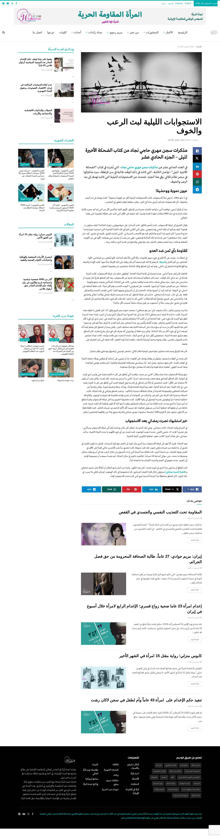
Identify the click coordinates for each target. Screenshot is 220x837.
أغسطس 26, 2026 (194, 706)
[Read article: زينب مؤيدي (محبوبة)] (61, 368)
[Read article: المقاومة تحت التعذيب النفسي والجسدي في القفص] (103, 534)
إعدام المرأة (196, 765)
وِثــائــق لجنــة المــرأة (90, 784)
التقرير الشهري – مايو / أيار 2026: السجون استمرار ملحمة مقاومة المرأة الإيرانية (61, 208)
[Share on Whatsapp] (197, 182)
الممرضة (197, 783)
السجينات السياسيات (192, 771)
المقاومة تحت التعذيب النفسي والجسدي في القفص (160, 512)
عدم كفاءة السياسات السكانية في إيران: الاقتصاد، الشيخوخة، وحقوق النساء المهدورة (36, 87)
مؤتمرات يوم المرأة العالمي (90, 771)
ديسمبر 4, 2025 (193, 140)
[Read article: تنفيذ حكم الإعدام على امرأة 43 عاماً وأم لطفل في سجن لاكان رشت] (103, 722)
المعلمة (164, 777)
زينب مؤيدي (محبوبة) (65, 380)
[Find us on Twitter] (12, 3)
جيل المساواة (158, 783)
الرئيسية (182, 32)
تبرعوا (50, 32)
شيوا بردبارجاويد (38, 380)
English (188, 3)
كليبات (63, 32)
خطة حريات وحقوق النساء (191, 789)
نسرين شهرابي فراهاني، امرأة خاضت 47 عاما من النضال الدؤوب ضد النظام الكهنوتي (32, 348)
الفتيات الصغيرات (159, 771)
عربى (163, 3)
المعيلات (154, 777)
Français (179, 3)
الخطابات (135, 784)
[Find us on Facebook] (16, 3)
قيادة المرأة (196, 796)
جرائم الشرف (171, 783)
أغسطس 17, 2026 (44, 293)
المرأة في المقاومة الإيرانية (132, 791)
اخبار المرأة (25, 165)
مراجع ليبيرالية (91, 779)
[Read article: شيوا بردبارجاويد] (31, 368)
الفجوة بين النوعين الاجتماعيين (189, 777)
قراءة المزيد (193, 540)
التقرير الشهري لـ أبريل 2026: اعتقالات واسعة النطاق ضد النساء (32, 208)
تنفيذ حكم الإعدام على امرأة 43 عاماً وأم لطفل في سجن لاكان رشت (146, 700)
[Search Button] (3, 32)
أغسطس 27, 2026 (194, 568)
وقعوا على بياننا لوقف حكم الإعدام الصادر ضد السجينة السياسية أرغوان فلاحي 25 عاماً (35, 62)
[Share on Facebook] (197, 151)
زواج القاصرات (173, 789)
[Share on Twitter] (197, 159)
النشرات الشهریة (56, 165)
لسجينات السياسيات (181, 796)
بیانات (116, 775)
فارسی (170, 3)
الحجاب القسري (171, 765)
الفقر (172, 777)
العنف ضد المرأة (175, 771)
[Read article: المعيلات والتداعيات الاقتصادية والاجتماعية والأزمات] (64, 116)
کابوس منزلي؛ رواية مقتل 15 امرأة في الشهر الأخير (160, 656)
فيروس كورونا (159, 789)
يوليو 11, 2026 (45, 70)
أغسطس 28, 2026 (194, 518)
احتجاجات (183, 765)
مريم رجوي (116, 32)
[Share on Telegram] (197, 189)
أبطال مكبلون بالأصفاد (185, 47)
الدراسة (158, 765)
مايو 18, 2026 (45, 118)
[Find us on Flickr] (3, 3)
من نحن (134, 32)
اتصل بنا (37, 32)
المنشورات (152, 32)
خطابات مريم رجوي (112, 782)
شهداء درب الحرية (56, 374)
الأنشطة (135, 779)
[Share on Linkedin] (197, 166)
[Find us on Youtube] (8, 3)
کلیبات (95, 764)
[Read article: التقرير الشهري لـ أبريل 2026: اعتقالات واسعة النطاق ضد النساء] (31, 192)
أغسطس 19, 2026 (44, 264)
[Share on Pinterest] (197, 174)
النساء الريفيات (184, 783)
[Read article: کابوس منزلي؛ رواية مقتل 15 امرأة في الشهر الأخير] (103, 678)
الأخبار (169, 32)
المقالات (115, 764)
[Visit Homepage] (110, 15)
